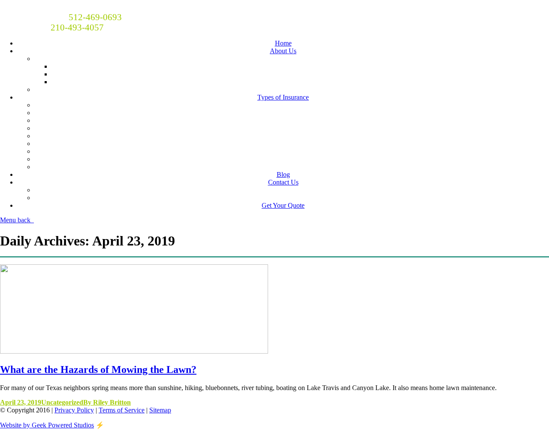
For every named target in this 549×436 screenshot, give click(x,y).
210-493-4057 (77, 27)
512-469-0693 (95, 17)
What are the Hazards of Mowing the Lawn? (98, 369)
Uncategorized (62, 402)
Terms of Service (122, 410)
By (107, 402)
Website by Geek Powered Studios (47, 425)
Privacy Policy (74, 410)
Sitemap (160, 410)
